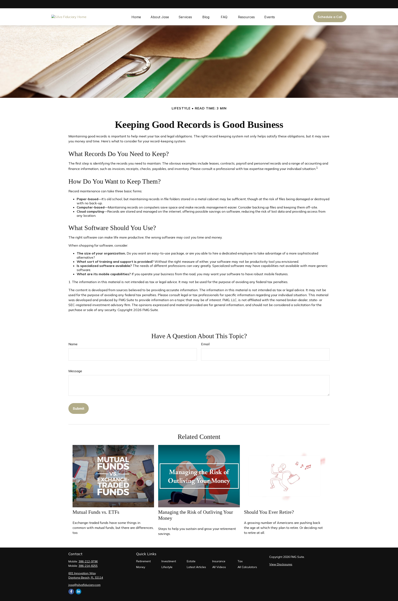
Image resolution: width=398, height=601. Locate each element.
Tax (240, 561)
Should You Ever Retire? (269, 512)
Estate (191, 561)
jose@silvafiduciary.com (84, 585)
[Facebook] (71, 591)
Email (205, 344)
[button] (136, 17)
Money (140, 567)
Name (73, 344)
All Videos (219, 567)
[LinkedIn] (78, 591)
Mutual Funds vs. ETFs (96, 512)
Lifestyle (166, 567)
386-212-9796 (88, 561)
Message (75, 371)
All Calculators (247, 567)
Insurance (218, 561)
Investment (168, 561)
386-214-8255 (88, 566)
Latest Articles (196, 567)
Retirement (143, 561)
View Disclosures (280, 564)
